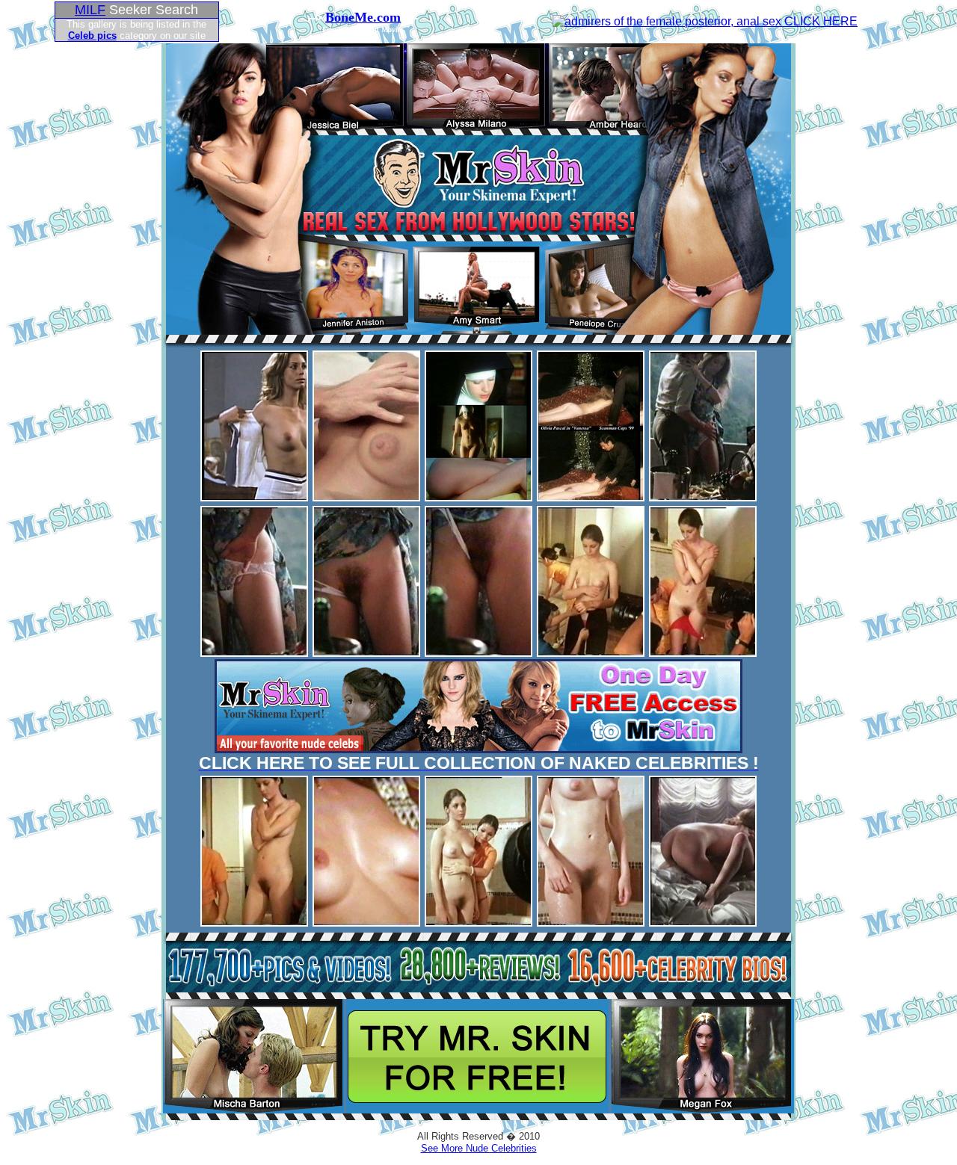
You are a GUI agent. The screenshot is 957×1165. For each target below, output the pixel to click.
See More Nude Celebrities (479, 1148)
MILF (90, 9)
